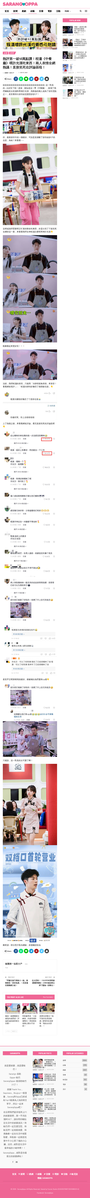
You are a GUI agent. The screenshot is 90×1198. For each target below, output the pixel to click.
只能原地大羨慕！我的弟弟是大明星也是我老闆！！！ (80, 80)
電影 (50, 11)
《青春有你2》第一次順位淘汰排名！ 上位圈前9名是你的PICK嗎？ (80, 55)
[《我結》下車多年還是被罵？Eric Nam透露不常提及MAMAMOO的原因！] (68, 42)
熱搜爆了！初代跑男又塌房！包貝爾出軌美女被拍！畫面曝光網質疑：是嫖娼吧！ (44, 1107)
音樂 (41, 11)
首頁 (7, 11)
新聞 (15, 11)
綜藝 (32, 11)
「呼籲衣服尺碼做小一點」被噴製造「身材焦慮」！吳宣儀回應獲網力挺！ (16, 982)
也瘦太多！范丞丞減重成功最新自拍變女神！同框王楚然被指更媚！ (44, 1078)
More (67, 11)
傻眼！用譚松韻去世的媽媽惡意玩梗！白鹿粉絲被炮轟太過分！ (50, 1121)
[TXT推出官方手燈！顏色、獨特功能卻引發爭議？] (68, 93)
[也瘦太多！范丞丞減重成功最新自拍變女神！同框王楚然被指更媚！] (38, 1077)
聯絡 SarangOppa (45, 1178)
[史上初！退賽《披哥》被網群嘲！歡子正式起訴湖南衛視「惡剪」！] (38, 1092)
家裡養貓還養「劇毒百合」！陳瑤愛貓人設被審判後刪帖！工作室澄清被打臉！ (44, 1063)
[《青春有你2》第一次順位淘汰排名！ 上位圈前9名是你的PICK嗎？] (68, 55)
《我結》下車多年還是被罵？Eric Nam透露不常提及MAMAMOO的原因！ (80, 42)
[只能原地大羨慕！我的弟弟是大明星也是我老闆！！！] (68, 80)
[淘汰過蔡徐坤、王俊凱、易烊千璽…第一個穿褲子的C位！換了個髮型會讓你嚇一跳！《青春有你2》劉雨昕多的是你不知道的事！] (68, 68)
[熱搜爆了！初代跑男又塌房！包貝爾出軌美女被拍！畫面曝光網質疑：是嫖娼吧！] (38, 1106)
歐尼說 (65, 1079)
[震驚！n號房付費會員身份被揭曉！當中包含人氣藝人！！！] (68, 30)
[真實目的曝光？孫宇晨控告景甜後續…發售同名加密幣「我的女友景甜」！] (46, 1008)
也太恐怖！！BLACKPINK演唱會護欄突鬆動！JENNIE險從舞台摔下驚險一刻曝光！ (43, 982)
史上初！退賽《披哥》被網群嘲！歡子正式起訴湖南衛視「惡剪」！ (44, 1092)
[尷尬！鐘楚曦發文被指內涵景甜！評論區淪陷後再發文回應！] (12, 1008)
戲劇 (24, 11)
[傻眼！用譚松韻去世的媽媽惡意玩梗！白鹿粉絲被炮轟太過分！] (38, 1121)
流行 (64, 1089)
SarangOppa (49, 1193)
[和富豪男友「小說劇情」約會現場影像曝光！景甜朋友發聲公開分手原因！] (29, 1008)
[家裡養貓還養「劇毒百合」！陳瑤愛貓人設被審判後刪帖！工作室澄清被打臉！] (38, 1062)
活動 (58, 11)
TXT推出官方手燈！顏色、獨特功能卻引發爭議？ (80, 93)
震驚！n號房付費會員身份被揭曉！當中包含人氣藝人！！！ (80, 30)
